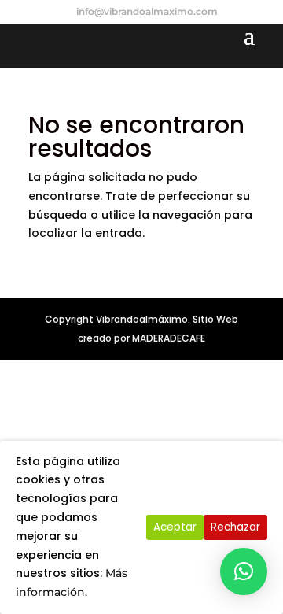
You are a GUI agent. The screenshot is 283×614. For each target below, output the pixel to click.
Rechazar (235, 527)
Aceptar (175, 527)
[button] (243, 571)
